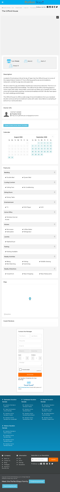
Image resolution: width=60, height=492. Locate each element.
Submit (53, 459)
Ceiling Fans (10, 187)
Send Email (30, 374)
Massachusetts (19, 7)
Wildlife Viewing (46, 261)
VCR (42, 207)
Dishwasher (10, 232)
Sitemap (21, 462)
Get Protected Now (23, 387)
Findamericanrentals (36, 481)
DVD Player (27, 207)
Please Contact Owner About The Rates (16, 125)
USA (13, 7)
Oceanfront (10, 274)
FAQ (19, 458)
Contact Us (7, 460)
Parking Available (12, 251)
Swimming (27, 264)
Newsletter (22, 464)
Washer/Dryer (11, 241)
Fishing (26, 261)
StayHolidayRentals (10, 486)
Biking (9, 261)
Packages (6, 464)
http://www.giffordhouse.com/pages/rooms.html (25, 115)
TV (7, 207)
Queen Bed (27, 177)
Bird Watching (11, 264)
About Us (6, 458)
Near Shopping (28, 274)
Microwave (10, 229)
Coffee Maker (28, 229)
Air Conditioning (29, 187)
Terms (20, 460)
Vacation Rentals (6, 7)
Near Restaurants (46, 274)
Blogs (5, 462)
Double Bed (10, 177)
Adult (19, 355)
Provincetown (33, 7)
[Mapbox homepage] (7, 314)
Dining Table (11, 197)
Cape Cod (26, 7)
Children (33, 355)
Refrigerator (27, 232)
